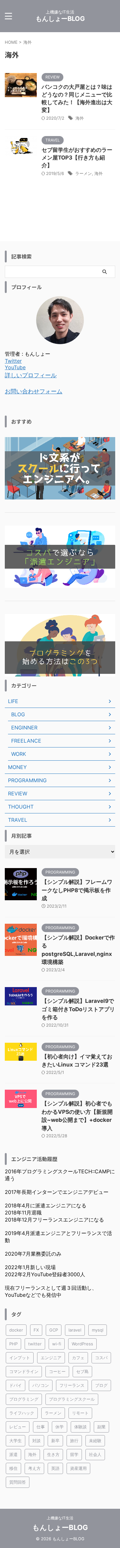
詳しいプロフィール (31, 375)
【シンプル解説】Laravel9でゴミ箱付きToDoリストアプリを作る (78, 1009)
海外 (80, 118)
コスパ (101, 1357)
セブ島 (82, 1371)
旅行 (74, 1440)
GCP (53, 1330)
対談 (36, 1440)
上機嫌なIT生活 (60, 1518)
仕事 (40, 1426)
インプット (19, 1357)
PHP (13, 1343)
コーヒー (57, 1371)
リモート (80, 1412)
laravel (74, 1330)
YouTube (15, 367)
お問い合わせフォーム (33, 391)
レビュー (17, 1426)
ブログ (101, 1385)
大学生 (15, 1440)
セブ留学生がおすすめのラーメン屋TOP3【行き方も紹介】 (77, 158)
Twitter (13, 361)
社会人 (95, 1454)
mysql (97, 1330)
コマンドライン (23, 1371)
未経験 (95, 1440)
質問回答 (17, 1482)
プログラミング (23, 1399)
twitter (35, 1343)
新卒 (55, 1440)
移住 (13, 1468)
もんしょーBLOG (60, 19)
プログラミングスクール (72, 1399)
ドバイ (15, 1385)
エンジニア (51, 1357)
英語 (55, 1468)
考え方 (34, 1468)
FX (36, 1330)
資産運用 (78, 1468)
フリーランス (72, 1385)
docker (16, 1330)
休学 (59, 1426)
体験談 (80, 1426)
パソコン (40, 1385)
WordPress (82, 1343)
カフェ (78, 1357)
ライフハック (21, 1412)
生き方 (53, 1454)
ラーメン (83, 173)
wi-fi (56, 1343)
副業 (101, 1426)
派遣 (13, 1454)
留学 (74, 1454)
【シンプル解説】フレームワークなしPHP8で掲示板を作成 (77, 890)
